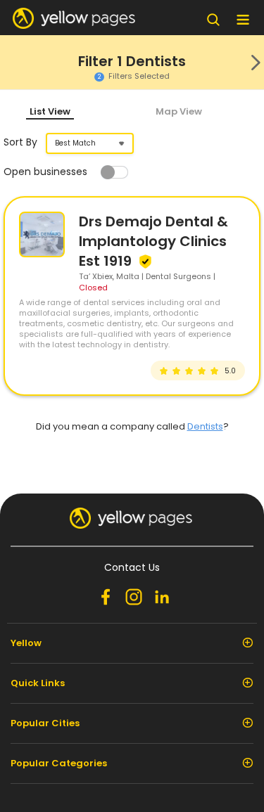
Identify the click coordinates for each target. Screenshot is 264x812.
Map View (179, 111)
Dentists (205, 426)
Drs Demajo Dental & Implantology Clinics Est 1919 (153, 241)
